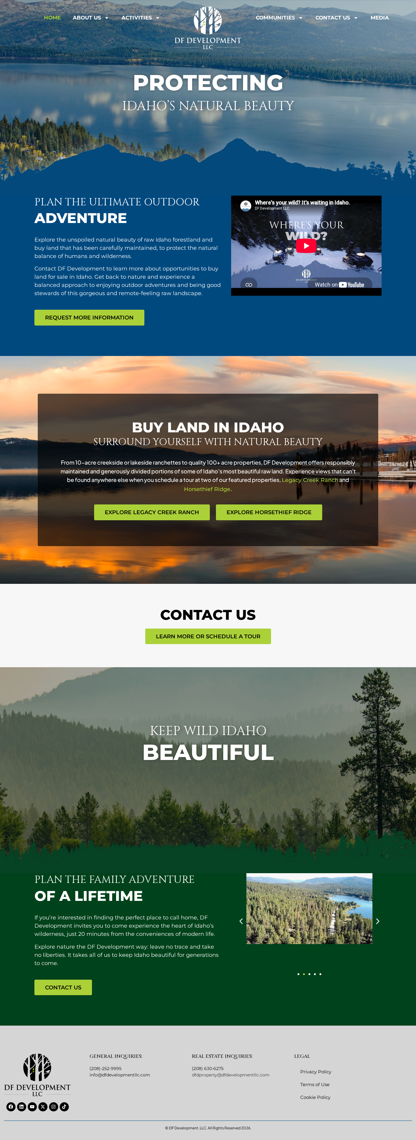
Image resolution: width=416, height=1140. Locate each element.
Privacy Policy (315, 1072)
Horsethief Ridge (207, 489)
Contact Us (333, 18)
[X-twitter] (43, 1106)
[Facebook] (11, 1106)
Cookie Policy (315, 1097)
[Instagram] (53, 1106)
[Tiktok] (64, 1106)
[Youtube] (32, 1106)
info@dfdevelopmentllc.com (120, 1075)
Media (380, 18)
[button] (241, 921)
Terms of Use (315, 1084)
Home (52, 18)
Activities (137, 18)
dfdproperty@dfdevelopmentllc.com (231, 1075)
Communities (275, 18)
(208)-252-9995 (106, 1068)
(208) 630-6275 (208, 1068)
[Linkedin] (21, 1106)
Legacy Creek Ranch (310, 480)
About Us (87, 18)
